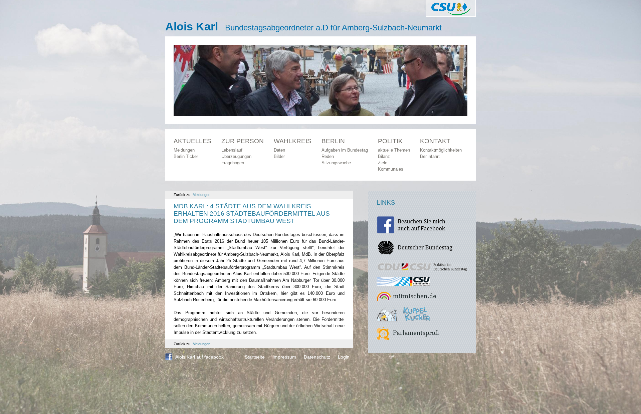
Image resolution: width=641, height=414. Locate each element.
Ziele (382, 162)
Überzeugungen (236, 156)
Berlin (333, 141)
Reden (328, 156)
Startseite (255, 357)
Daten (279, 150)
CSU (451, 8)
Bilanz (384, 156)
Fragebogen (232, 162)
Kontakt (435, 141)
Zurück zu (192, 195)
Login (344, 357)
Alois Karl (191, 26)
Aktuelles (192, 141)
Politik (390, 141)
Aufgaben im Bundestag (345, 150)
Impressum (284, 357)
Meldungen (184, 150)
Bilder (279, 156)
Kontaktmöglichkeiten (441, 150)
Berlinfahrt (430, 156)
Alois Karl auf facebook (199, 357)
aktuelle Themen (394, 150)
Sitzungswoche (336, 162)
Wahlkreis (292, 141)
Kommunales (390, 169)
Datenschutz (317, 357)
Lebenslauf (231, 150)
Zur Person (242, 141)
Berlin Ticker (186, 156)
